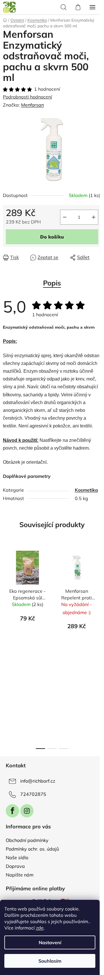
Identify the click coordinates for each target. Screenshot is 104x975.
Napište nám (20, 875)
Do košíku (52, 237)
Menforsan (32, 105)
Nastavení (50, 942)
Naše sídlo (17, 857)
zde (40, 928)
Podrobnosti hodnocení (27, 97)
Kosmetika (86, 490)
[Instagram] (27, 810)
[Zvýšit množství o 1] (93, 217)
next (98, 595)
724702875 (33, 794)
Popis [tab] (52, 283)
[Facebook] (12, 810)
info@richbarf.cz (37, 781)
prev (6, 595)
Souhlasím (49, 961)
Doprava (15, 866)
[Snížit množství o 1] (64, 217)
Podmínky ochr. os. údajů (32, 849)
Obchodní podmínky (27, 840)
